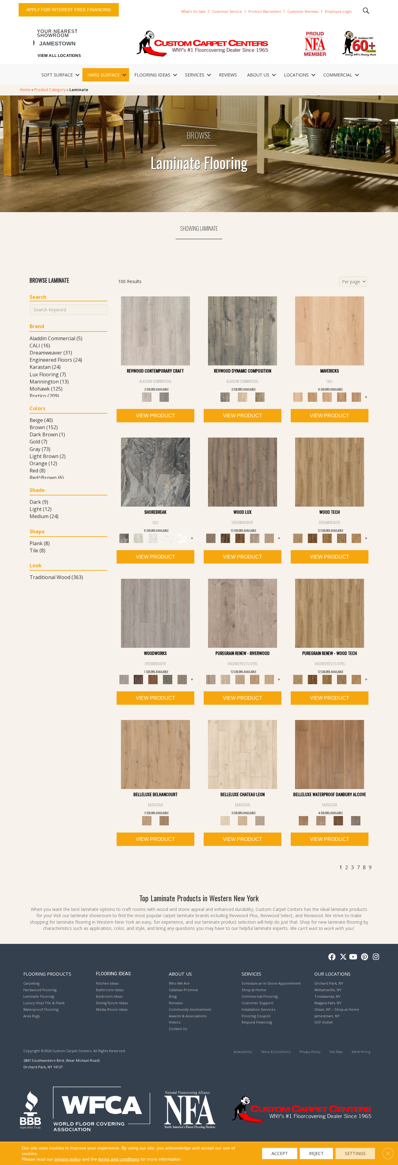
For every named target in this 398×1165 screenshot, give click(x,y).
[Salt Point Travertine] (153, 538)
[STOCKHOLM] (269, 538)
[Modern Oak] (242, 330)
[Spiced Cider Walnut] (329, 754)
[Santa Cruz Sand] (329, 330)
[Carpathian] (225, 679)
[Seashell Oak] (155, 330)
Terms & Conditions (275, 1052)
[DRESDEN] (138, 679)
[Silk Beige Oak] (242, 820)
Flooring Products (47, 974)
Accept (279, 1153)
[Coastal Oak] (242, 397)
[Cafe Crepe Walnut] (321, 820)
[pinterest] (363, 957)
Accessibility (243, 1052)
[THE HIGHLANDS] (240, 538)
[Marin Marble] (182, 538)
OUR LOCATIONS (332, 974)
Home (25, 89)
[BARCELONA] (167, 679)
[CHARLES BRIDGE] (254, 538)
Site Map (336, 1052)
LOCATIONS (296, 75)
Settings (355, 1153)
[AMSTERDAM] (182, 679)
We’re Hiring (361, 1052)
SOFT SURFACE (57, 75)
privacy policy (67, 1159)
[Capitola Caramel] (356, 397)
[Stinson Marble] (138, 538)
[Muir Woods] (269, 679)
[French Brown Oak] (260, 820)
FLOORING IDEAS (152, 75)
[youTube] (352, 957)
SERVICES (194, 75)
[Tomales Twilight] (327, 397)
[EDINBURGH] (153, 679)
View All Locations (59, 55)
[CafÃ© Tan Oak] (242, 754)
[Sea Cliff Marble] (167, 538)
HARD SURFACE (103, 75)
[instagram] (374, 957)
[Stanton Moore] (356, 538)
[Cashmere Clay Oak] (155, 754)
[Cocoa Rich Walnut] (338, 820)
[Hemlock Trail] (327, 538)
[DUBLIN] (155, 613)
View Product (155, 415)
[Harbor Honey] (312, 397)
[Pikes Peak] (240, 679)
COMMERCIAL (337, 75)
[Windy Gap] (312, 538)
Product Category (50, 89)
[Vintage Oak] (164, 397)
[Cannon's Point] (342, 538)
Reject (316, 1153)
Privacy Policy (309, 1052)
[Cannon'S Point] (342, 679)
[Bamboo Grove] (254, 679)
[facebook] (331, 957)
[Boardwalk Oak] (260, 397)
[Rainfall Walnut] (355, 820)
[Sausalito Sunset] (342, 397)
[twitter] (341, 957)
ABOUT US (258, 75)
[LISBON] (225, 538)
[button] (77, 75)
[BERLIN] (242, 472)
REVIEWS (228, 75)
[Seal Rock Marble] (155, 472)
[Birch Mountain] (329, 472)
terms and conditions (118, 1159)
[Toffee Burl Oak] (164, 820)
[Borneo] (242, 613)
